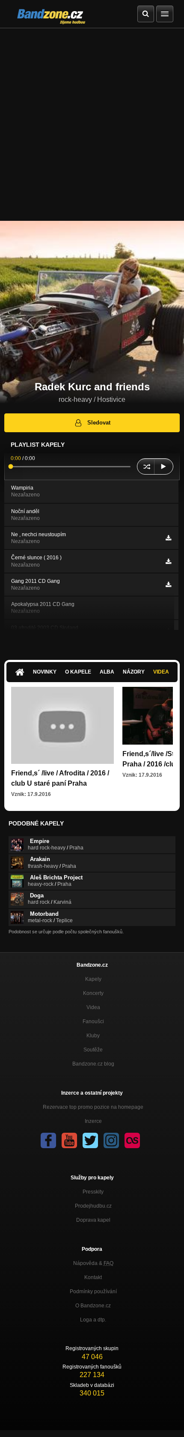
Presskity (93, 1192)
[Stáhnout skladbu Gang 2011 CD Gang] (168, 585)
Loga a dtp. (93, 1320)
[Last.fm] (132, 1140)
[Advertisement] (92, 125)
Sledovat (98, 422)
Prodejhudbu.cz (93, 1206)
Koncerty (93, 993)
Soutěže (93, 1050)
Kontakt (93, 1277)
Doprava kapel (93, 1220)
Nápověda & (93, 1263)
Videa (161, 672)
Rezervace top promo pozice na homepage (93, 1107)
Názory (134, 672)
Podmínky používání (93, 1291)
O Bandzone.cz (93, 1306)
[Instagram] (111, 1140)
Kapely (93, 979)
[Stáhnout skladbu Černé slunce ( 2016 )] (168, 561)
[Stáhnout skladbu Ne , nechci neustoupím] (168, 538)
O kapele (78, 672)
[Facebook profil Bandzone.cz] (48, 1140)
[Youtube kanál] (69, 1140)
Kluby (93, 1036)
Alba (107, 672)
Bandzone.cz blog (93, 1064)
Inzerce (93, 1121)
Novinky (44, 672)
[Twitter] (90, 1140)
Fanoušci (93, 1021)
